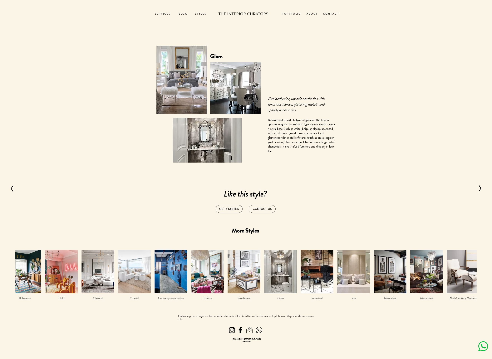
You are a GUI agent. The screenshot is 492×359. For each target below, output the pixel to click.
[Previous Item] (22, 279)
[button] (262, 209)
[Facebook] (240, 330)
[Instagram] (232, 330)
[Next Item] (470, 279)
